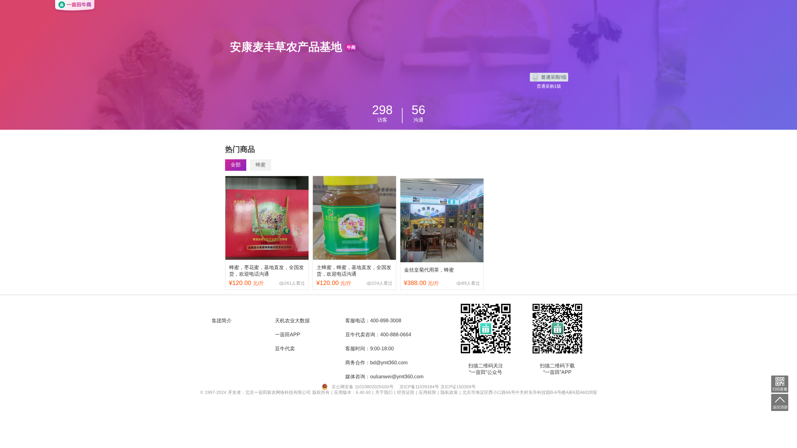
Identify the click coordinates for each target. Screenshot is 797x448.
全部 (236, 164)
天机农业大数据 (292, 320)
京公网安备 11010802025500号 (362, 386)
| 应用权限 (427, 392)
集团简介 (222, 320)
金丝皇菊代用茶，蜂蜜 (429, 270)
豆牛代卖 (285, 348)
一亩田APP (287, 334)
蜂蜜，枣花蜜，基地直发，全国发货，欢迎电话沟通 (266, 271)
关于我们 (384, 392)
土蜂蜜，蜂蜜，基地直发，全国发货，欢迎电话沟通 (354, 271)
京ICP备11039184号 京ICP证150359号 (437, 386)
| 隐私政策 (449, 392)
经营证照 (406, 392)
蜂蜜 (261, 164)
